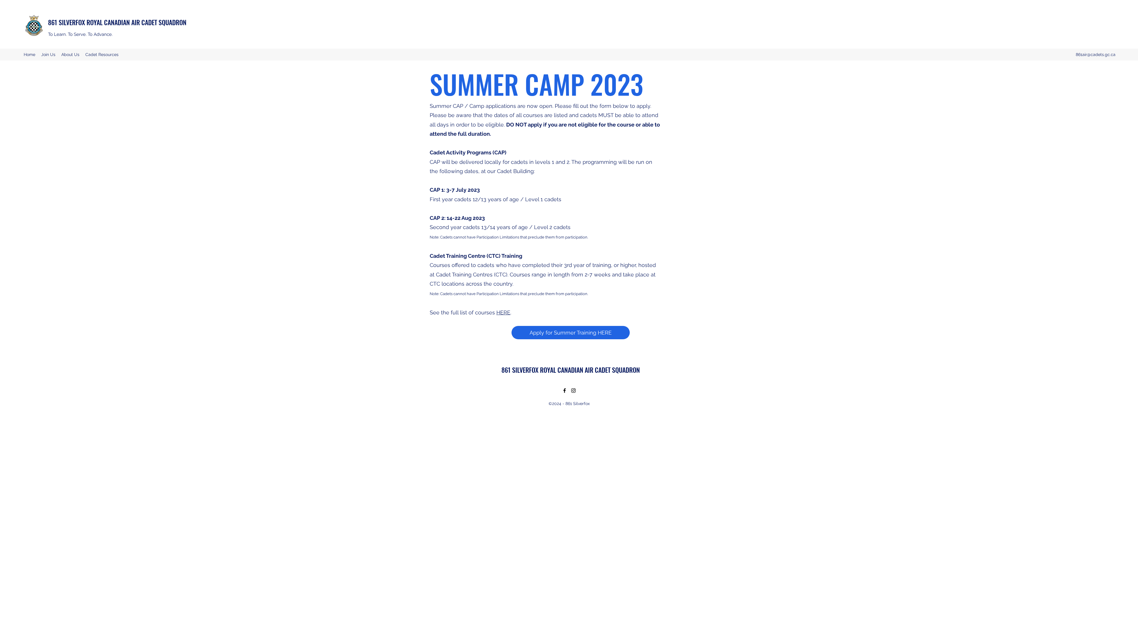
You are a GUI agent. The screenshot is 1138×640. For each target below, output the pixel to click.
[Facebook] (565, 390)
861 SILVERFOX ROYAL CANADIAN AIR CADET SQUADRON (117, 22)
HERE (503, 312)
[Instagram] (573, 390)
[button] (70, 54)
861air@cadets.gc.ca (1095, 54)
